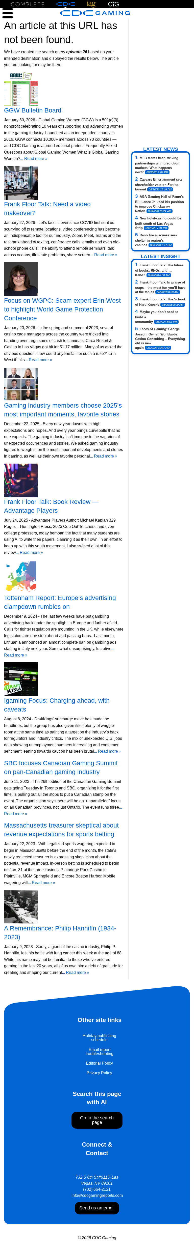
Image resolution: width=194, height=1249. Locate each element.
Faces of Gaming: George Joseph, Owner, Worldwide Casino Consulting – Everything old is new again (160, 338)
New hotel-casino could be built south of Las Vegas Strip (158, 223)
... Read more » (33, 158)
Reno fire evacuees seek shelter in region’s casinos (156, 240)
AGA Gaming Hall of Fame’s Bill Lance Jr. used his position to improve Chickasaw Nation (159, 204)
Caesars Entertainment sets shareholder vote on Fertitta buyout (158, 184)
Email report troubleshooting (99, 1051)
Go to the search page (97, 1120)
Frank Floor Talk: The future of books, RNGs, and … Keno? (159, 270)
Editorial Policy (99, 1063)
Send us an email (96, 1207)
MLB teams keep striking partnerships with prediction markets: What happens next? (157, 165)
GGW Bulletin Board (32, 110)
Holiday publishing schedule (99, 1038)
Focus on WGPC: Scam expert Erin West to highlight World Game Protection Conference (62, 309)
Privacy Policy (99, 1073)
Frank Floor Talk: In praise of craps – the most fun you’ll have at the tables (160, 287)
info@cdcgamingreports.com (97, 1195)
